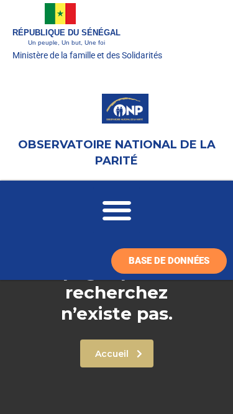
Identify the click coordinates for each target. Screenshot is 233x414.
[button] (116, 210)
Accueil (112, 353)
